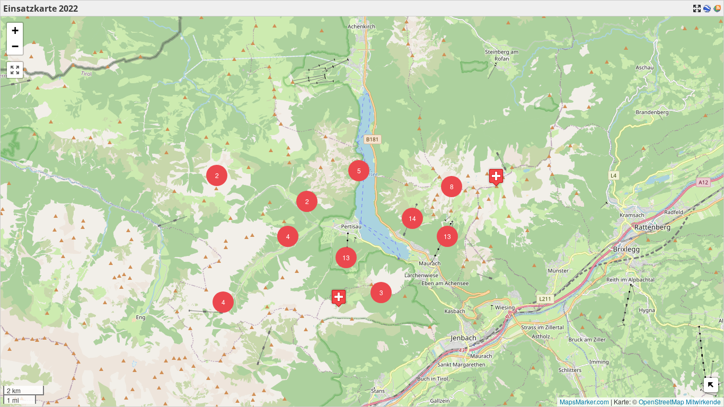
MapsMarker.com (584, 401)
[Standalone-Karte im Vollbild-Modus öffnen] (697, 8)
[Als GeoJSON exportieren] (717, 8)
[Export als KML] (707, 8)
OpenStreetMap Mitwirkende (680, 401)
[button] (306, 201)
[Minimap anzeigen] (711, 385)
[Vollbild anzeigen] (15, 70)
